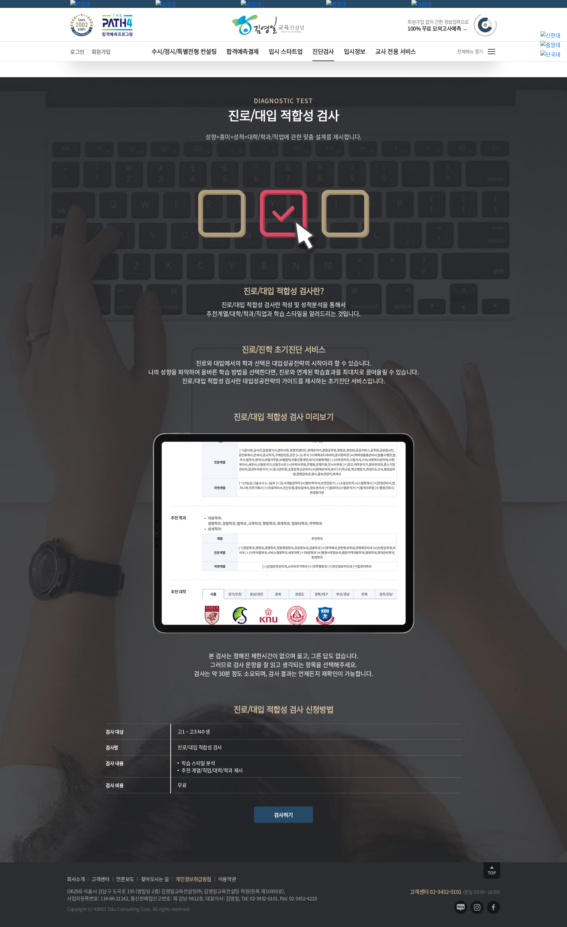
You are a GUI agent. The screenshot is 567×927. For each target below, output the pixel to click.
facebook (493, 907)
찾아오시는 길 (155, 878)
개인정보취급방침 (193, 878)
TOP (492, 870)
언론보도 (125, 878)
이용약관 (227, 878)
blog (460, 907)
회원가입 (101, 52)
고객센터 (100, 878)
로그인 (77, 52)
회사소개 (76, 878)
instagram (477, 907)
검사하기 (283, 815)
